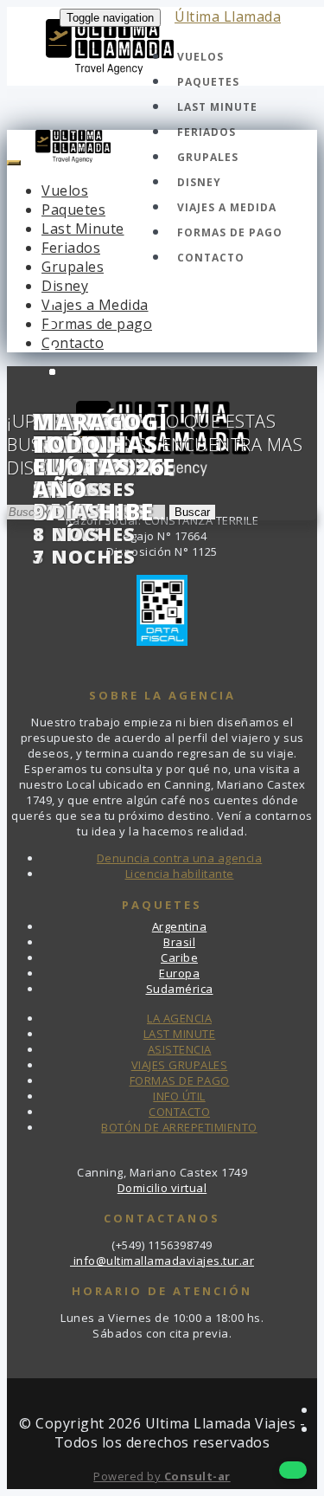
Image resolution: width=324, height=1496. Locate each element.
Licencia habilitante (179, 873)
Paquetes (208, 81)
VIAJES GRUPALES (179, 1065)
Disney (199, 182)
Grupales (207, 157)
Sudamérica (179, 988)
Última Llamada (228, 16)
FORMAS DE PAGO (180, 1080)
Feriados (206, 132)
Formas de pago (230, 232)
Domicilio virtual (162, 1188)
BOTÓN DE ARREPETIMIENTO (179, 1127)
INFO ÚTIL (179, 1096)
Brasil (179, 942)
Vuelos (200, 56)
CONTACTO (179, 1111)
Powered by (162, 1476)
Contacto (211, 257)
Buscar (192, 512)
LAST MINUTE (179, 1033)
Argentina (179, 926)
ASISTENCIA (180, 1049)
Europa (179, 973)
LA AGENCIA (179, 1018)
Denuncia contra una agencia (180, 858)
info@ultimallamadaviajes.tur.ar (162, 1260)
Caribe (179, 957)
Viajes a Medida (226, 207)
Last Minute (217, 107)
